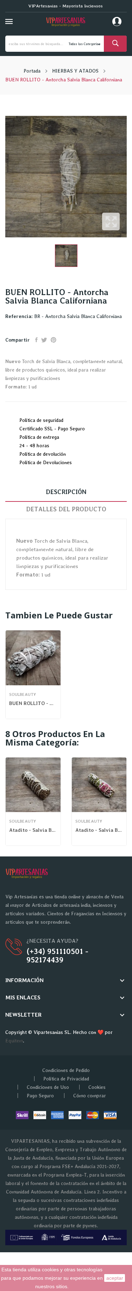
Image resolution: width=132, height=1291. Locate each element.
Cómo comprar (89, 1095)
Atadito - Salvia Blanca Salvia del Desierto (33, 830)
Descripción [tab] (66, 491)
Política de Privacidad (66, 1078)
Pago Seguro (40, 1095)
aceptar (114, 1278)
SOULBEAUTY (22, 694)
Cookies (97, 1087)
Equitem (14, 1040)
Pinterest (53, 340)
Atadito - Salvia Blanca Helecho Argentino (99, 830)
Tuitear (44, 340)
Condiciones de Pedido (66, 1070)
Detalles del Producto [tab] (66, 509)
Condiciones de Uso (48, 1087)
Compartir (36, 340)
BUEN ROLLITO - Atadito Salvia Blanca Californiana (33, 703)
